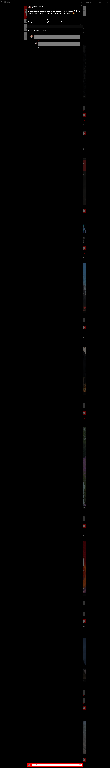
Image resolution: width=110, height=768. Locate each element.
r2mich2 (40, 44)
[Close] (81, 6)
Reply (38, 40)
